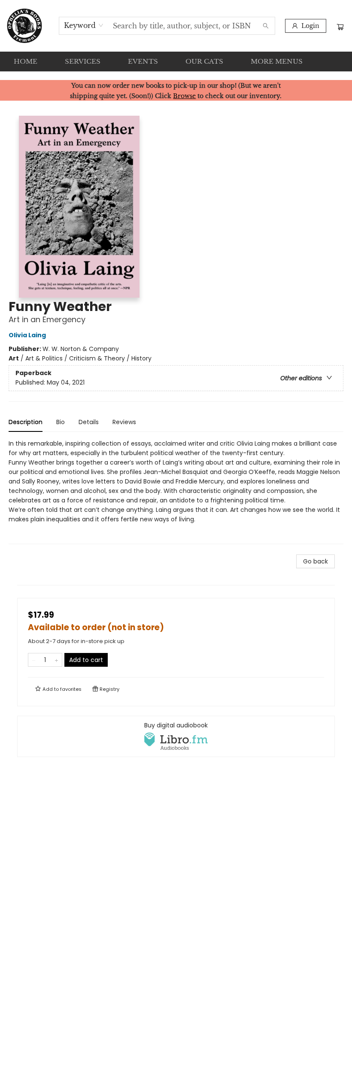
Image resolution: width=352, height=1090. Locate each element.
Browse (184, 96)
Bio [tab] (60, 422)
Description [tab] (25, 422)
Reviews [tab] (124, 422)
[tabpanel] (176, 491)
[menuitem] (25, 61)
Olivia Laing (27, 335)
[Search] (265, 25)
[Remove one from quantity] (33, 660)
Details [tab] (89, 422)
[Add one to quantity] (56, 660)
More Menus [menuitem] (277, 61)
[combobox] (84, 25)
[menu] (176, 61)
